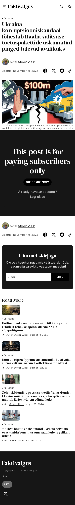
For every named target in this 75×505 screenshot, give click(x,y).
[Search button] (61, 6)
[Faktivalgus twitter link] (5, 493)
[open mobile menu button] (4, 6)
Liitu (4, 476)
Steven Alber (26, 62)
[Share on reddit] (62, 70)
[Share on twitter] (53, 70)
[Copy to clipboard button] (69, 70)
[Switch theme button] (70, 6)
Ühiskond (9, 19)
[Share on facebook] (46, 70)
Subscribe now (37, 182)
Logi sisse (37, 197)
